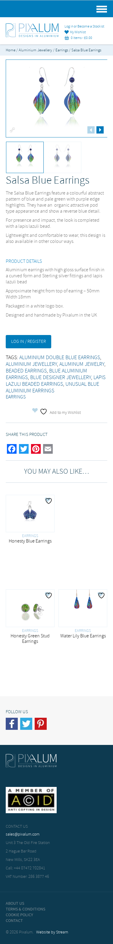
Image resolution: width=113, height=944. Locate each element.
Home (10, 50)
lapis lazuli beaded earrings (55, 381)
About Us (15, 903)
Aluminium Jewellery (35, 50)
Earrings (61, 50)
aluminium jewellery (31, 364)
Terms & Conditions (25, 909)
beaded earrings (26, 371)
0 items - (80, 38)
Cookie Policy (19, 915)
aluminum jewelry (81, 364)
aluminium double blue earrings (59, 357)
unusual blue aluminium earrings (52, 388)
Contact (14, 920)
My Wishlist (77, 32)
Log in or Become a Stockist (84, 26)
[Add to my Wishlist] (49, 500)
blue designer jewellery (60, 377)
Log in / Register (28, 342)
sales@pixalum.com (22, 834)
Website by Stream (52, 932)
